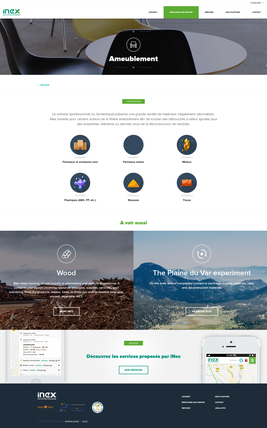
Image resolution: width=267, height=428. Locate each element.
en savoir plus (202, 311)
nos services (133, 370)
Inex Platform (222, 397)
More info (66, 311)
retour (44, 85)
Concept (153, 12)
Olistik (85, 421)
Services (209, 12)
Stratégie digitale (72, 421)
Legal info (220, 408)
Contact (256, 12)
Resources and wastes (181, 12)
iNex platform (233, 12)
